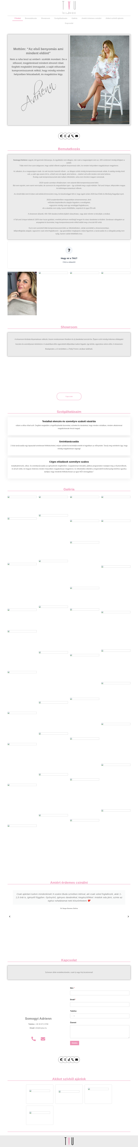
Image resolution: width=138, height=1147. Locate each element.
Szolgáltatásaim (60, 18)
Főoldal (18, 18)
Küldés (75, 1043)
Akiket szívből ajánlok (114, 18)
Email (73, 1000)
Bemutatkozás (31, 18)
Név (72, 988)
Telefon (73, 1011)
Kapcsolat (69, 23)
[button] (10, 916)
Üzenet (73, 1023)
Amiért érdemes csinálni (91, 18)
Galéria (74, 18)
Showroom (45, 18)
